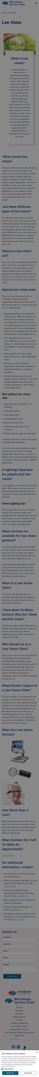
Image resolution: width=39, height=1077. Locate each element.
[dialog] (19, 1063)
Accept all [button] (10, 1073)
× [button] (37, 1052)
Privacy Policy (11, 1067)
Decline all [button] (28, 1073)
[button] (20, 1069)
